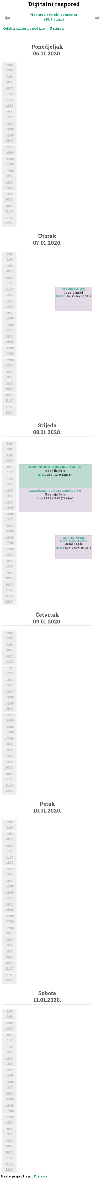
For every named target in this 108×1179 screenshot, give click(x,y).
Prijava (57, 28)
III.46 (59, 296)
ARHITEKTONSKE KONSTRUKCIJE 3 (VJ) (73, 539)
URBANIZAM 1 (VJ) (73, 289)
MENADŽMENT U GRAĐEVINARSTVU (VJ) (55, 490)
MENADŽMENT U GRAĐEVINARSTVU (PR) (55, 467)
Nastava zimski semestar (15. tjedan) (53, 17)
